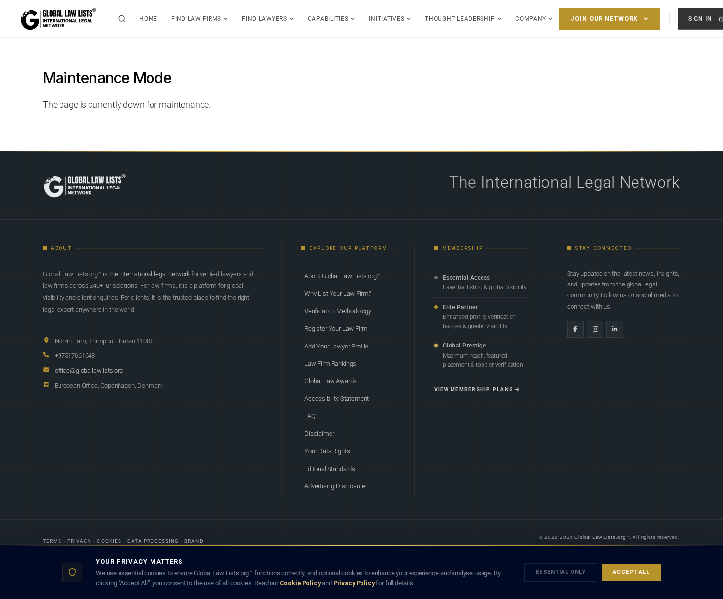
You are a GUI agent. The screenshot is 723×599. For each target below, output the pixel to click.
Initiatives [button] (386, 18)
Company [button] (530, 18)
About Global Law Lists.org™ (342, 276)
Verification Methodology (337, 311)
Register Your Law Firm (335, 328)
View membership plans (473, 389)
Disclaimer (319, 433)
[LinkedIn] (614, 329)
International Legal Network (580, 182)
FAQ (310, 416)
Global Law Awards (330, 381)
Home (148, 18)
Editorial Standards (329, 469)
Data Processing (153, 541)
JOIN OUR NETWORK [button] (604, 18)
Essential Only (561, 572)
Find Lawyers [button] (264, 18)
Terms (52, 541)
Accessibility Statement (336, 398)
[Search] (122, 19)
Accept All (631, 572)
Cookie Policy (300, 583)
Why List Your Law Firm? (337, 293)
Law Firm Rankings (330, 363)
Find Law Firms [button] (196, 18)
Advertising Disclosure (334, 486)
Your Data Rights (327, 451)
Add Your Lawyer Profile (336, 346)
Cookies (109, 541)
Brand (193, 541)
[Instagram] (595, 329)
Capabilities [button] (328, 18)
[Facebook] (575, 329)
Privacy (79, 541)
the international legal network (149, 274)
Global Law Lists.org (600, 537)
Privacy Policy (354, 583)
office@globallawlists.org (89, 370)
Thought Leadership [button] (460, 18)
